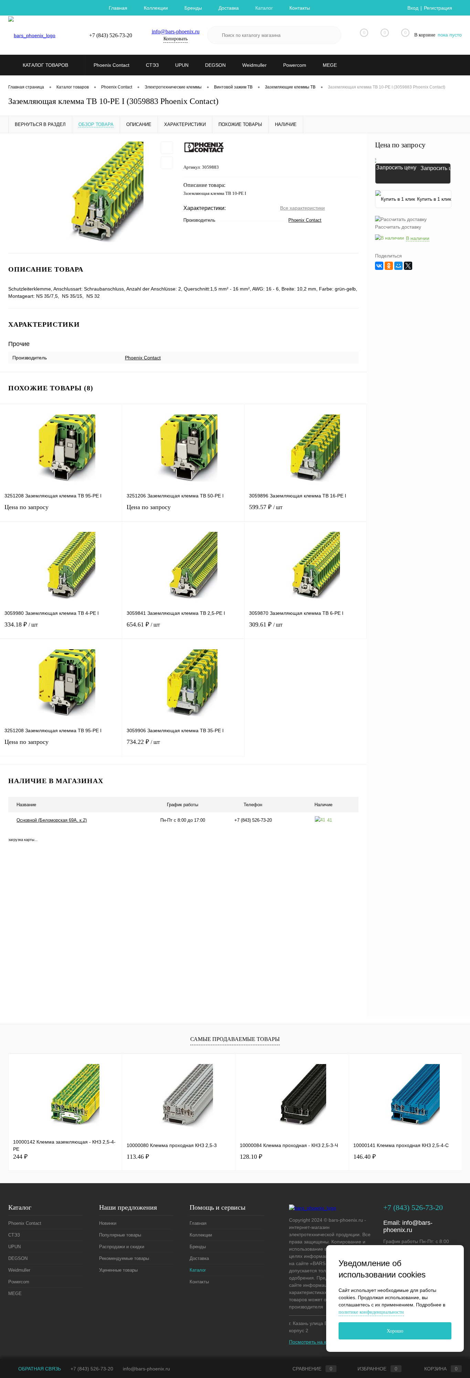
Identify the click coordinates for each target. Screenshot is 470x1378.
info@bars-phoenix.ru (176, 31)
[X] (408, 266)
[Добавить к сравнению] (167, 163)
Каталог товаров (46, 65)
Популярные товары (120, 1235)
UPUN (14, 1246)
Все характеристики (302, 208)
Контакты (299, 8)
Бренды (193, 8)
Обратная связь (39, 1368)
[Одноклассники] (389, 266)
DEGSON (18, 1258)
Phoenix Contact (304, 220)
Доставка (228, 8)
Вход (412, 8)
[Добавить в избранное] (167, 147)
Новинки (107, 1223)
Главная (118, 8)
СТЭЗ (14, 1235)
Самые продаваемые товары (235, 1039)
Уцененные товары (118, 1270)
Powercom (18, 1281)
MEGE (15, 1293)
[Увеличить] (91, 193)
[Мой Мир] (398, 266)
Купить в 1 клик (434, 199)
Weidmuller (19, 1270)
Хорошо (395, 1331)
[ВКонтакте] (379, 266)
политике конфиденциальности (371, 1312)
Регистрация (438, 8)
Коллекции (156, 8)
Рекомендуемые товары (124, 1258)
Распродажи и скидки (121, 1246)
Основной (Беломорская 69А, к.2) (52, 820)
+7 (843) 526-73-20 (92, 1368)
